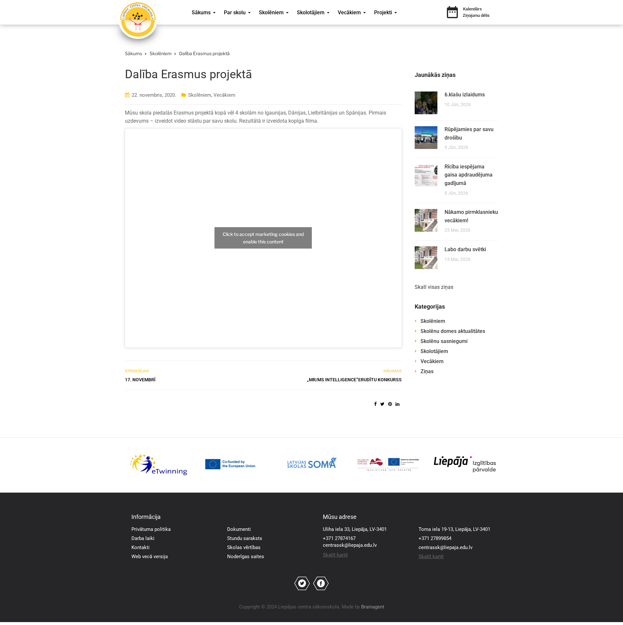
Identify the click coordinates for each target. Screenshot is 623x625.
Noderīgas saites (245, 556)
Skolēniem (271, 12)
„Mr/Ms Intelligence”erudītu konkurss (354, 379)
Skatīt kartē (335, 555)
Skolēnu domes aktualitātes (453, 331)
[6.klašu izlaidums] (426, 102)
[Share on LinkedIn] (397, 404)
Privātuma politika (151, 529)
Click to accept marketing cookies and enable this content (263, 237)
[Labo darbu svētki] (426, 257)
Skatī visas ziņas (434, 287)
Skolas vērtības (244, 547)
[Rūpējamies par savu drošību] (426, 137)
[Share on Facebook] (375, 404)
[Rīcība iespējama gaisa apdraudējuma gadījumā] (426, 174)
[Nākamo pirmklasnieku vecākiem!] (426, 220)
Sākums (201, 12)
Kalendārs (472, 8)
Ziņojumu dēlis (476, 15)
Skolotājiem (310, 12)
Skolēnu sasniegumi (444, 341)
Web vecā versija (149, 556)
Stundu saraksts (244, 538)
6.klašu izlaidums (465, 95)
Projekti (383, 12)
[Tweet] (382, 404)
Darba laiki (142, 538)
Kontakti (140, 547)
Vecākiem (349, 12)
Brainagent (372, 607)
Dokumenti (239, 529)
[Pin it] (390, 404)
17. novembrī (140, 379)
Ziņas (427, 371)
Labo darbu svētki (465, 249)
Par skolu (235, 12)
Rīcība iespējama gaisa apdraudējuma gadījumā (469, 175)
